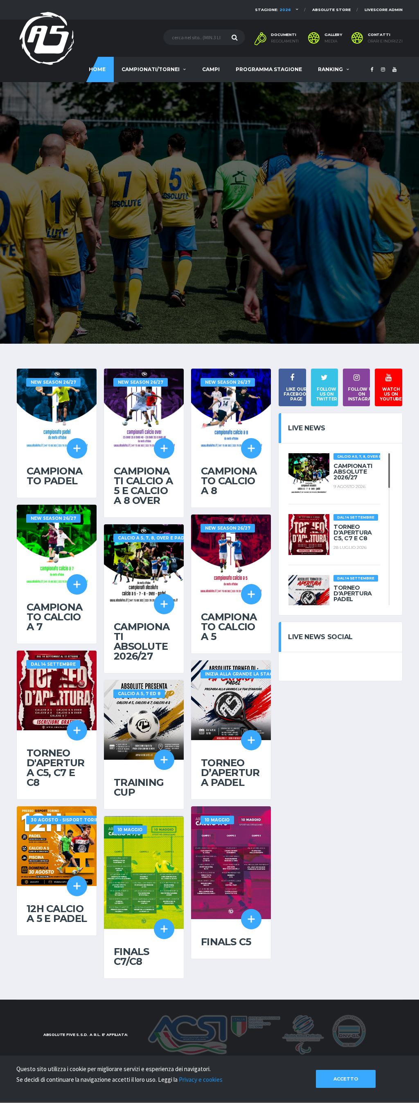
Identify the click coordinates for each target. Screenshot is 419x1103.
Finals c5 (226, 942)
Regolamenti (285, 41)
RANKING (330, 69)
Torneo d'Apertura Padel (352, 593)
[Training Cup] (144, 719)
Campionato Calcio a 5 (229, 626)
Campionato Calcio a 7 (54, 617)
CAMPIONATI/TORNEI (151, 69)
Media (330, 41)
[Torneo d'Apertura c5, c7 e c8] (57, 690)
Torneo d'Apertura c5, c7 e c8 (56, 767)
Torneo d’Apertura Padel (230, 772)
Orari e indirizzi (385, 41)
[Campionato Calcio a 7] (57, 544)
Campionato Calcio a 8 (229, 481)
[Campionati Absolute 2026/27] (144, 563)
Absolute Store (331, 9)
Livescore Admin (384, 9)
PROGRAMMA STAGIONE (269, 69)
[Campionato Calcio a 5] (231, 553)
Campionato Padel (54, 476)
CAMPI (211, 69)
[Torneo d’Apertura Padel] (231, 699)
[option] (209, 213)
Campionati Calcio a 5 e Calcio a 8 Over (143, 485)
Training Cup (139, 787)
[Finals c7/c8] (144, 871)
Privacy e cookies (201, 1079)
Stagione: (273, 9)
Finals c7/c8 (131, 956)
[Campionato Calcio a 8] (231, 408)
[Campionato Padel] (57, 408)
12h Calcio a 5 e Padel (57, 913)
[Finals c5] (231, 862)
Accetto (345, 1079)
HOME (97, 69)
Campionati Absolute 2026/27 (141, 641)
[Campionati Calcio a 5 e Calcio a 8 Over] (144, 408)
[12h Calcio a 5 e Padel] (57, 845)
